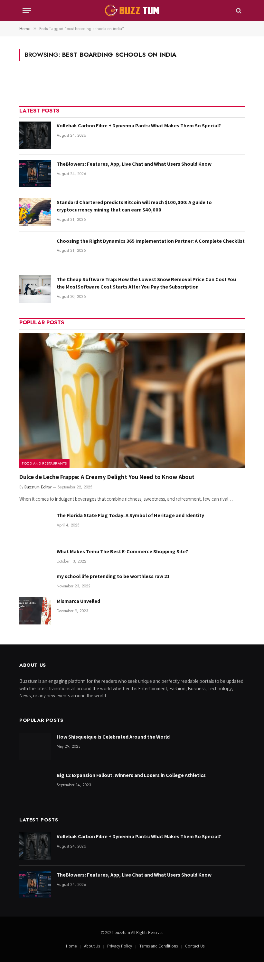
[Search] (238, 10)
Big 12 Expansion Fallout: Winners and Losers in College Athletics (131, 775)
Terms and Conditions (158, 946)
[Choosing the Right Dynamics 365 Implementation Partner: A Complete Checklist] (35, 250)
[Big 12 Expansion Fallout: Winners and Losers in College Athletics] (35, 785)
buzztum (123, 932)
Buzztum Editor (38, 487)
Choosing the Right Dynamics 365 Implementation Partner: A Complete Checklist (151, 241)
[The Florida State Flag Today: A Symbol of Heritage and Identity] (35, 525)
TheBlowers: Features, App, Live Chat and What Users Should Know (134, 164)
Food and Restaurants (44, 463)
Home (71, 946)
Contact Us (194, 946)
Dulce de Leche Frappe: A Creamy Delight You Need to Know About (106, 477)
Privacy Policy (119, 946)
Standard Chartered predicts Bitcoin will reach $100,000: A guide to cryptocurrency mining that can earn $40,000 (134, 206)
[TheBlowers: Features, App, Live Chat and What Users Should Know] (35, 173)
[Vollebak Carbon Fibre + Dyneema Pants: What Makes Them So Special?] (35, 135)
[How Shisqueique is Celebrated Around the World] (35, 746)
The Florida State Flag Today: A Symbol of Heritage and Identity (130, 515)
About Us (92, 946)
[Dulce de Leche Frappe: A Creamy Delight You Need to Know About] (132, 400)
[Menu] (27, 10)
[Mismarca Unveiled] (35, 610)
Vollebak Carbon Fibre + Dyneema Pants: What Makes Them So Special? (139, 125)
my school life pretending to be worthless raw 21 (113, 576)
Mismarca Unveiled (78, 601)
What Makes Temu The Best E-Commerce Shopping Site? (122, 551)
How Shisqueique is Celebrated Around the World (113, 736)
